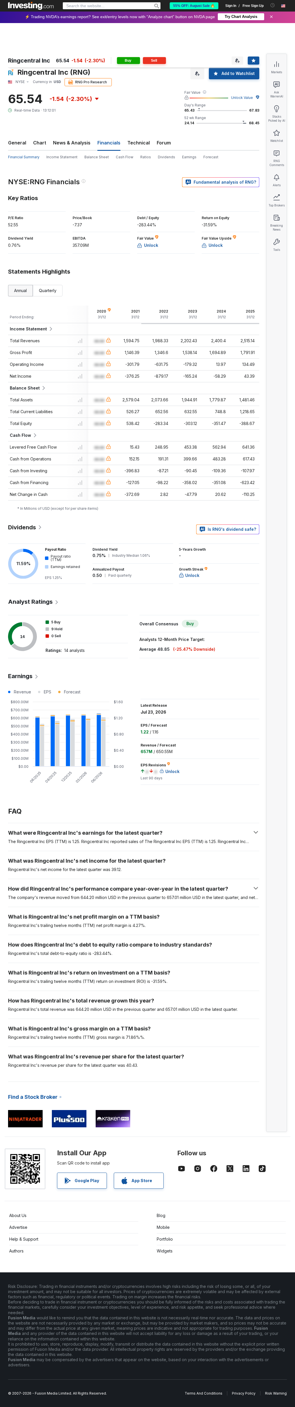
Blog (161, 1215)
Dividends (166, 157)
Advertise (18, 1227)
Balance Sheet (96, 157)
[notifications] (272, 5)
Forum (164, 143)
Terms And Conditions (203, 1393)
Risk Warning (276, 1393)
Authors (16, 1250)
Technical (138, 143)
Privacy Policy (244, 1393)
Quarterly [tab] (47, 290)
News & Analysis (71, 143)
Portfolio (165, 1239)
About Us (18, 1215)
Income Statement (61, 157)
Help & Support (23, 1239)
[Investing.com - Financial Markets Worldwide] (31, 6)
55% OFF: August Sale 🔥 (194, 6)
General (17, 143)
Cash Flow (124, 157)
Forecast (210, 157)
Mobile (163, 1227)
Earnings (189, 157)
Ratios (145, 157)
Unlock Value (242, 97)
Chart (39, 143)
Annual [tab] (20, 290)
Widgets (165, 1250)
